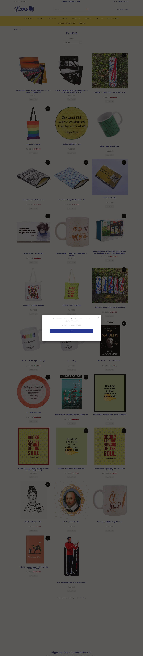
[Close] (98, 317)
